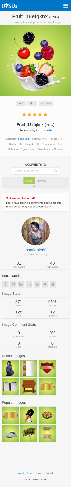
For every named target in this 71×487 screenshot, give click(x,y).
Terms (30, 473)
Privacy (39, 473)
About (21, 473)
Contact (49, 473)
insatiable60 (44, 130)
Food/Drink (24, 138)
